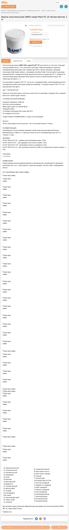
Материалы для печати (33, 10)
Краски (44, 10)
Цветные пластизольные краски (10, 12)
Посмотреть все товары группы (56, 25)
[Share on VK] (36, 518)
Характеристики (17, 61)
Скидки (29, 61)
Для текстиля (51, 10)
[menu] (66, 6)
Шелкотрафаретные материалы (16, 10)
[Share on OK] (40, 518)
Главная (3, 10)
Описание (6, 61)
